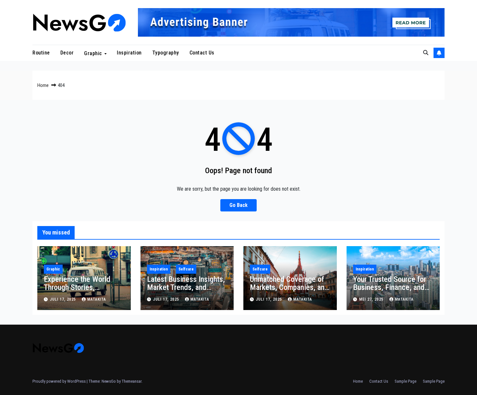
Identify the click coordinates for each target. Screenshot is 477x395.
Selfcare (186, 269)
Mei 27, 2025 (372, 299)
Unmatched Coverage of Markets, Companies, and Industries (289, 287)
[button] (425, 53)
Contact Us (202, 53)
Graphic (94, 53)
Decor (67, 53)
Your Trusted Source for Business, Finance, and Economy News (389, 287)
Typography (165, 53)
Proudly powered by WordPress (59, 381)
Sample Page (405, 381)
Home (43, 85)
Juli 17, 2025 (63, 299)
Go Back (238, 205)
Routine (41, 53)
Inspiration (129, 53)
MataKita (96, 299)
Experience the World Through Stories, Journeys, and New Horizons (77, 291)
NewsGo (109, 381)
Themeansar (131, 381)
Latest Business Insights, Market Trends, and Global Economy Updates (186, 287)
